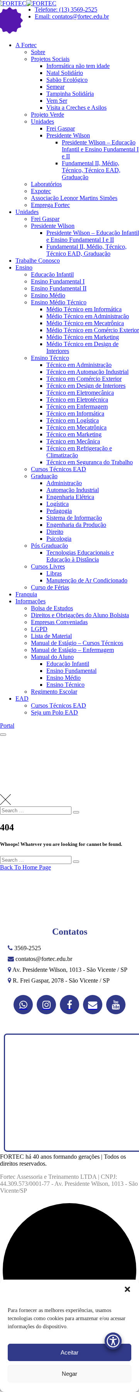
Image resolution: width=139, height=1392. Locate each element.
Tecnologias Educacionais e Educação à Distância (80, 556)
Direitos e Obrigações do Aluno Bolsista (80, 615)
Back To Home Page (25, 867)
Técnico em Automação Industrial (87, 371)
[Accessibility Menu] (113, 1341)
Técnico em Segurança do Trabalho (89, 462)
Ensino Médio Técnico (58, 302)
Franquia (26, 594)
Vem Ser (56, 100)
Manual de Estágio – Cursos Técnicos (77, 643)
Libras (54, 573)
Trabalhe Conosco (37, 260)
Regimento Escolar (54, 691)
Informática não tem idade (78, 66)
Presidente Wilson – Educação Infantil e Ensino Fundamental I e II (100, 149)
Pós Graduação (49, 545)
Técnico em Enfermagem (77, 406)
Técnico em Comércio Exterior (84, 378)
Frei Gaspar (60, 128)
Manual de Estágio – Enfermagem (72, 650)
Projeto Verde (47, 114)
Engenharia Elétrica (70, 497)
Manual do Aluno (52, 657)
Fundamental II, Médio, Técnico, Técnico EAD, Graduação (91, 170)
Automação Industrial (72, 490)
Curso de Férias (50, 587)
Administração (64, 483)
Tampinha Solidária (70, 93)
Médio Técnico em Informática (84, 309)
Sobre (38, 52)
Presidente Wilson (68, 135)
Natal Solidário (64, 73)
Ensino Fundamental (71, 670)
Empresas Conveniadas (59, 622)
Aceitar (69, 1352)
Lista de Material (51, 636)
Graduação (44, 476)
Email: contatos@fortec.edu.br (72, 16)
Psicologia (58, 538)
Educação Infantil (52, 274)
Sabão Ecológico (67, 79)
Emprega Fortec (50, 205)
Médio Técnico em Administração (87, 316)
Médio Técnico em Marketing (82, 337)
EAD (22, 698)
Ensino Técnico (50, 358)
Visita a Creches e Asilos (76, 107)
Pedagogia (59, 511)
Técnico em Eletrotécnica (77, 399)
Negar (69, 1373)
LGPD (39, 629)
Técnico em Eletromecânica (80, 392)
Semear (55, 86)
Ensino (23, 267)
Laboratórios (46, 184)
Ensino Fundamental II (58, 288)
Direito (54, 531)
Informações (30, 601)
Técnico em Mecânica (73, 441)
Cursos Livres (48, 566)
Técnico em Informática (75, 413)
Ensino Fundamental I (58, 281)
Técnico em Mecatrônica (76, 427)
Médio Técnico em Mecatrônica (85, 323)
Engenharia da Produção (76, 524)
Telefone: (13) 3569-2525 (66, 9)
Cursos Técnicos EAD (58, 469)
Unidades (42, 121)
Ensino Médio (48, 295)
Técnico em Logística (72, 420)
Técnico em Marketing (74, 434)
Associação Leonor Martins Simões (74, 198)
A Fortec (26, 45)
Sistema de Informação (74, 517)
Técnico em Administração (79, 365)
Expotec (41, 191)
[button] (127, 1289)
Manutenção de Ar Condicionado (86, 580)
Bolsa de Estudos (52, 608)
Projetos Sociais (50, 59)
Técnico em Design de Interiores (85, 385)
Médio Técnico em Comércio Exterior (92, 330)
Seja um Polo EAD (54, 712)
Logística (57, 504)
